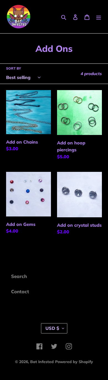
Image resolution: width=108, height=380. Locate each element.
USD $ (52, 328)
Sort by (13, 68)
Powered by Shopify (74, 361)
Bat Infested (42, 361)
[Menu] (98, 16)
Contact (20, 291)
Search (19, 276)
